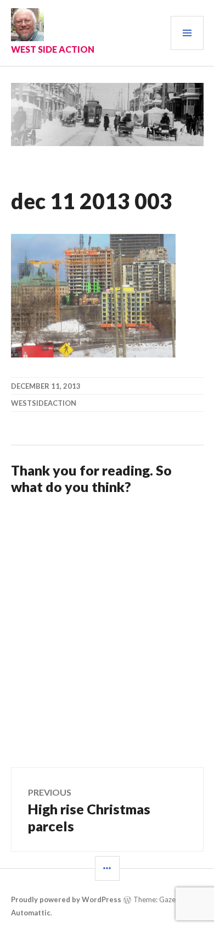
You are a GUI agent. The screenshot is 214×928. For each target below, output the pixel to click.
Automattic (30, 912)
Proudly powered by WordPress (66, 899)
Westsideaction (43, 403)
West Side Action (52, 49)
